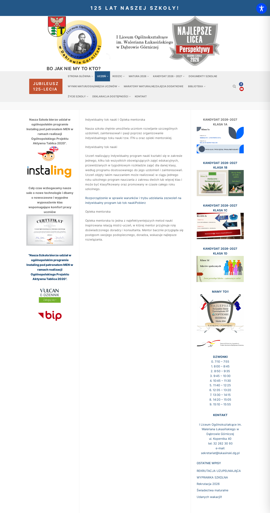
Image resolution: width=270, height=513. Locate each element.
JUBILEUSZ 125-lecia (46, 86)
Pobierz (140, 203)
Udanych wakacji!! (209, 497)
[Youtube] (242, 89)
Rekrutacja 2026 (208, 484)
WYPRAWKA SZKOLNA (212, 477)
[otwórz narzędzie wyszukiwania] (234, 86)
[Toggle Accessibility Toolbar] (261, 8)
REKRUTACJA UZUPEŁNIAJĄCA (219, 471)
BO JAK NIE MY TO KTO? (74, 68)
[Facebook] (241, 84)
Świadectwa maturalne (212, 490)
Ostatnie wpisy (209, 463)
